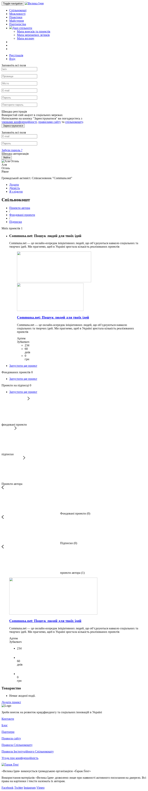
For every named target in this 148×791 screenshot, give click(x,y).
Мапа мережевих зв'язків (33, 35)
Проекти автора (19, 208)
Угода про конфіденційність (20, 758)
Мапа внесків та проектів (33, 31)
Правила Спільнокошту (17, 745)
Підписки (15, 221)
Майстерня (16, 20)
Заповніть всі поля (14, 65)
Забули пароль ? (12, 150)
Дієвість (14, 188)
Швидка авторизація (15, 153)
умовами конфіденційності (19, 122)
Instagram (30, 787)
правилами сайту (49, 122)
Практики (15, 17)
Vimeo (40, 787)
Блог (5, 725)
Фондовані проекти (22, 214)
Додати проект (11, 702)
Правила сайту (11, 738)
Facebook (7, 787)
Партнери (8, 731)
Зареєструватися (13, 125)
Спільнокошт (18, 10)
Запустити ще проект (23, 365)
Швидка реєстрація (14, 111)
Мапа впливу (25, 38)
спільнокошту (74, 122)
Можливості (17, 13)
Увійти (6, 157)
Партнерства (17, 24)
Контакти (8, 718)
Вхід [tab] (12, 58)
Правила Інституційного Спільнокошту (28, 751)
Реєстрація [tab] (16, 55)
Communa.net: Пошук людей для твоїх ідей (53, 317)
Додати (14, 184)
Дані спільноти (22, 28)
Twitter (18, 787)
